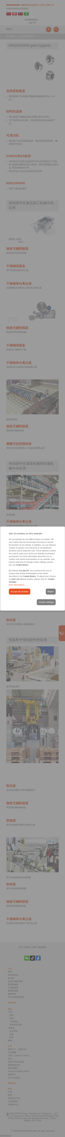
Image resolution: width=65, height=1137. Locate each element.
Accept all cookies (19, 591)
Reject (50, 591)
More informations (16, 585)
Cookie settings (46, 602)
